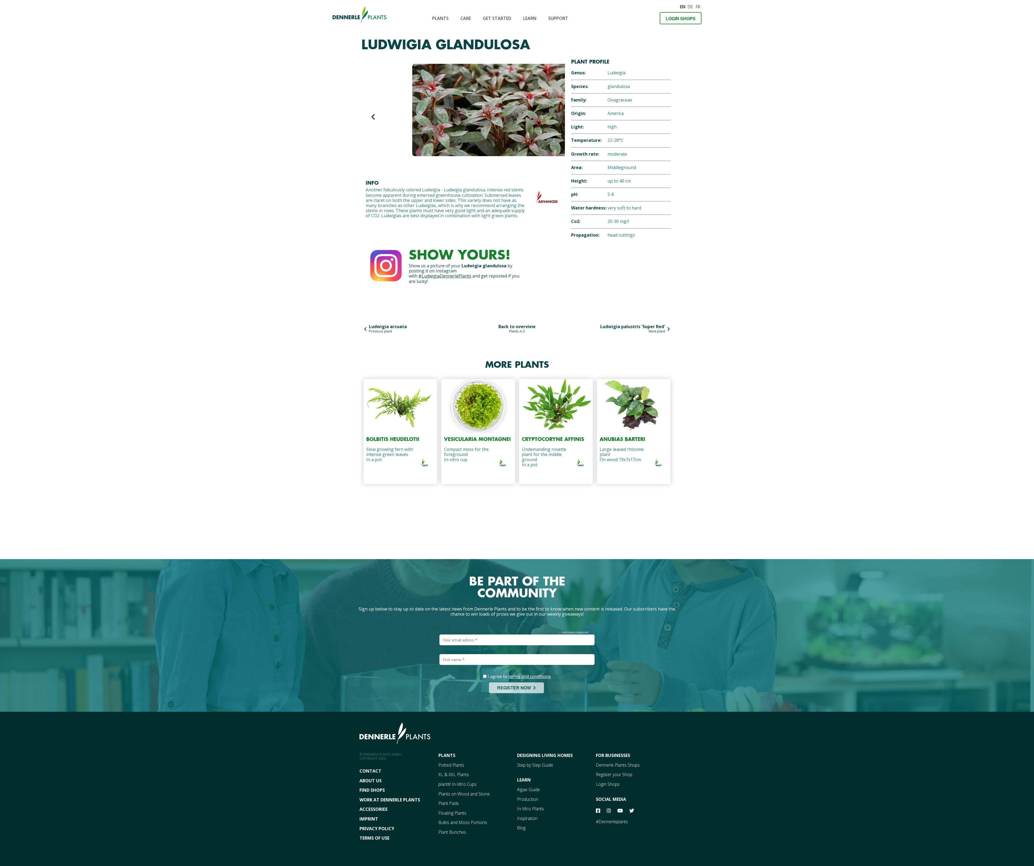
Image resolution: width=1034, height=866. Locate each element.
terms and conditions (529, 676)
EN (682, 6)
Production (527, 799)
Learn (529, 18)
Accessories (373, 809)
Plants (440, 18)
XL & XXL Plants (453, 774)
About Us (370, 781)
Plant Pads (448, 803)
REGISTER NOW (515, 688)
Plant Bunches (452, 832)
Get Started (497, 18)
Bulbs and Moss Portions (462, 822)
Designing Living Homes (545, 755)
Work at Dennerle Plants (389, 800)
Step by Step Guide (535, 765)
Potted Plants (451, 765)
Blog (521, 828)
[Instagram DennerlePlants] (385, 264)
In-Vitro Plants (530, 809)
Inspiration (527, 818)
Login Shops (681, 18)
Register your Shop (614, 774)
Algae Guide (528, 790)
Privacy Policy (376, 829)
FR (698, 6)
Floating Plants (452, 813)
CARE (465, 18)
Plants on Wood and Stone (464, 794)
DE (690, 6)
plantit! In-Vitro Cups (457, 784)
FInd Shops (372, 790)
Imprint (368, 819)
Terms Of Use (374, 838)
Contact (370, 771)
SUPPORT (558, 18)
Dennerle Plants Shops (618, 765)
